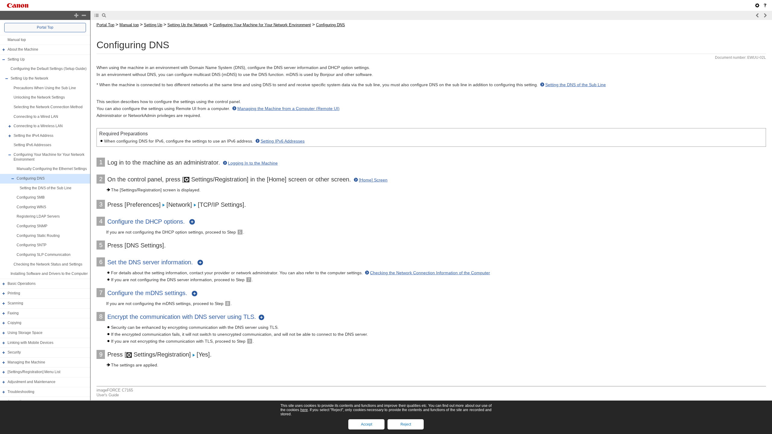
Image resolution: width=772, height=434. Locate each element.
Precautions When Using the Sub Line (45, 88)
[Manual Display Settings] (757, 5)
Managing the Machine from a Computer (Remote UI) (288, 108)
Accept (366, 424)
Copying (14, 323)
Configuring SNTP (31, 245)
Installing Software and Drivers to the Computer (49, 274)
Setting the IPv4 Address (33, 136)
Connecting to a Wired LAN (36, 117)
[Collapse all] (84, 15)
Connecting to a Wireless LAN (38, 126)
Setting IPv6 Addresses (32, 145)
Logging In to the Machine (253, 163)
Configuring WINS (31, 207)
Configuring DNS (31, 178)
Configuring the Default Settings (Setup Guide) (49, 69)
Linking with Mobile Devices (30, 343)
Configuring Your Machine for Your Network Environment (262, 25)
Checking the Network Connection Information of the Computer (430, 272)
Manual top (17, 40)
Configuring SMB (31, 197)
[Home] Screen (373, 180)
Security (14, 352)
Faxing (13, 313)
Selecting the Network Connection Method (48, 107)
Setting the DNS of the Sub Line (45, 188)
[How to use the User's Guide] (765, 5)
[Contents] (96, 15)
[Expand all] (76, 15)
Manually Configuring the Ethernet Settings (52, 169)
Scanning (15, 303)
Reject (405, 424)
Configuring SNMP (32, 226)
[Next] (765, 15)
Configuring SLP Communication (44, 255)
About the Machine (23, 49)
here (304, 410)
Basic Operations (22, 283)
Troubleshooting (21, 392)
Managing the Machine (26, 362)
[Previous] (757, 15)
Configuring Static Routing (38, 236)
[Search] (104, 15)
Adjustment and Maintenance (31, 382)
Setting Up (16, 59)
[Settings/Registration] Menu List (34, 372)
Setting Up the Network (29, 78)
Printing (14, 293)
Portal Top (45, 27)
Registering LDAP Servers (38, 217)
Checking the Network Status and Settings (48, 264)
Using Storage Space (25, 333)
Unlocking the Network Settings (39, 97)
